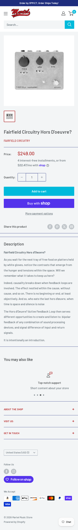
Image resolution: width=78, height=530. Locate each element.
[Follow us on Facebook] (6, 471)
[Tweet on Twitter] (64, 226)
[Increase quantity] (42, 177)
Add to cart (39, 191)
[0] (71, 13)
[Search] (69, 24)
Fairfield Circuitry (17, 140)
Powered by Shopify (14, 521)
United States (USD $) (17, 452)
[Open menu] (6, 13)
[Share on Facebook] (50, 226)
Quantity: (9, 177)
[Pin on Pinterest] (57, 226)
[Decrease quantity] (22, 177)
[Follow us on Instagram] (13, 471)
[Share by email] (71, 226)
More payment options (39, 213)
